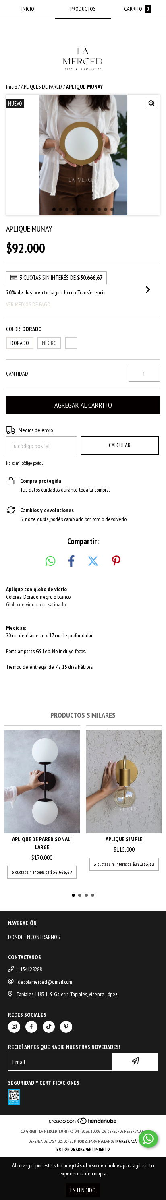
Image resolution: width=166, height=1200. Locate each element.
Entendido (83, 1190)
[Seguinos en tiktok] (49, 1027)
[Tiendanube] (83, 1123)
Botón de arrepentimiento (83, 1149)
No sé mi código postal (24, 463)
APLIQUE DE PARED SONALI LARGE (42, 843)
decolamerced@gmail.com (45, 981)
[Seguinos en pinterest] (66, 1027)
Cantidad (17, 373)
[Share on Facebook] (71, 561)
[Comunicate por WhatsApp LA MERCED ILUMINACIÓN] (148, 1139)
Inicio (11, 86)
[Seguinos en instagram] (14, 1027)
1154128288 (30, 969)
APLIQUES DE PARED (41, 86)
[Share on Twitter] (93, 561)
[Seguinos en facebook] (31, 1027)
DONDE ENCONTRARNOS (34, 937)
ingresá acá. (126, 1141)
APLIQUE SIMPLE (124, 839)
